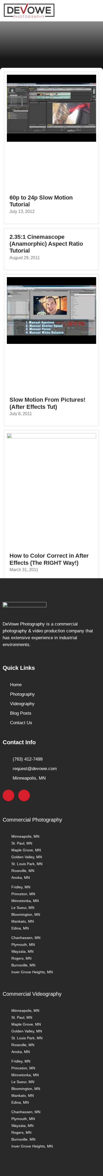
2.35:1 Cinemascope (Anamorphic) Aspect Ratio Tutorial (46, 244)
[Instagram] (24, 795)
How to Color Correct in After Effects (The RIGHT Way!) (49, 559)
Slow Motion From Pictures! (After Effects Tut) (47, 403)
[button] (93, 10)
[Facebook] (8, 795)
